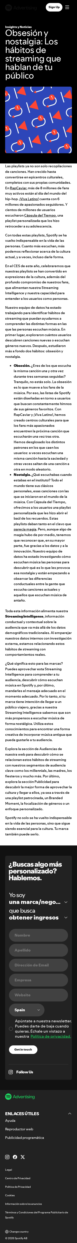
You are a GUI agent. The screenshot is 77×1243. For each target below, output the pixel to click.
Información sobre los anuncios (23, 1204)
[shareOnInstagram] (11, 1072)
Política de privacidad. (51, 1036)
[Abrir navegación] (67, 7)
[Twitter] (23, 1157)
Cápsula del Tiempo (40, 215)
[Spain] (26, 1010)
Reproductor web (19, 1129)
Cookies (10, 1195)
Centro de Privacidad (17, 1178)
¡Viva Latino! (29, 199)
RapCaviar (18, 188)
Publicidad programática (24, 1137)
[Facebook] (15, 1157)
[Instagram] (7, 1157)
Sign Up (54, 7)
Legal (8, 1170)
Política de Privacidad (18, 1187)
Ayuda (10, 1120)
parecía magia (25, 529)
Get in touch (23, 1049)
